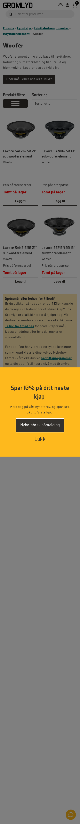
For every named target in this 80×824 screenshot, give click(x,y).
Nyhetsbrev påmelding (40, 425)
